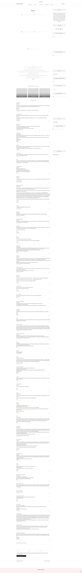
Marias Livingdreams (20, 301)
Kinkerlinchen (19, 166)
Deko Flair (18, 153)
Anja (17, 159)
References (41, 4)
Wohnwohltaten (19, 453)
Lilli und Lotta (19, 114)
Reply (49, 111)
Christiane (18, 504)
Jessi (34, 71)
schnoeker (18, 426)
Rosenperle (18, 133)
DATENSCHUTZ (43, 569)
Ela (17, 236)
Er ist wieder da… (21, 96)
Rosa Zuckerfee (19, 324)
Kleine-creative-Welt (20, 333)
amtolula (18, 275)
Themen (35, 4)
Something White (19, 267)
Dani (17, 318)
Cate (17, 463)
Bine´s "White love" (19, 483)
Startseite (30, 4)
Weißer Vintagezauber (20, 474)
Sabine (17, 145)
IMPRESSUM (39, 569)
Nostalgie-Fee (19, 439)
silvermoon (18, 286)
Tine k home (45, 96)
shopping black (33, 96)
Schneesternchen (19, 185)
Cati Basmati (18, 294)
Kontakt (52, 4)
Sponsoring (47, 4)
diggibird (18, 309)
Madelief (18, 176)
